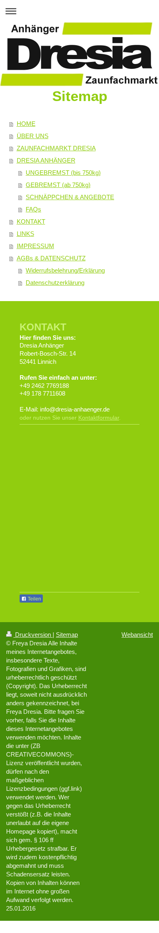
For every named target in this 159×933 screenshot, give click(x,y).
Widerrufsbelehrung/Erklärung (65, 270)
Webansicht (137, 634)
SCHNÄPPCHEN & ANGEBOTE (70, 197)
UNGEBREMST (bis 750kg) (63, 172)
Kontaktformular (98, 417)
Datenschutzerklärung (55, 282)
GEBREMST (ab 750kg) (58, 184)
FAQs (33, 209)
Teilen (33, 599)
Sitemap (67, 634)
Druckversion (33, 634)
